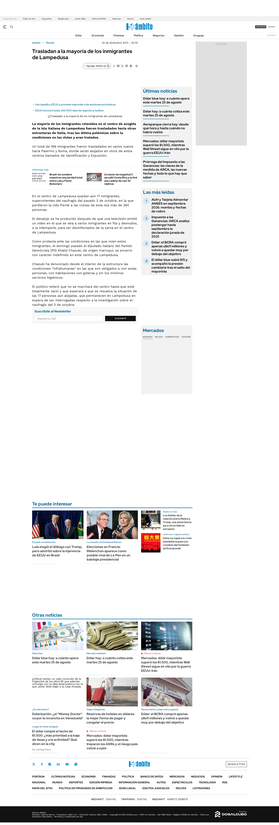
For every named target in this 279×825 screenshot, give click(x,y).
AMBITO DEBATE (170, 799)
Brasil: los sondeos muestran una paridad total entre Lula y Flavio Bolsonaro (66, 179)
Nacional (39, 782)
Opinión (179, 35)
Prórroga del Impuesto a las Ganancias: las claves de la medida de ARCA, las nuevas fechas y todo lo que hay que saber (165, 169)
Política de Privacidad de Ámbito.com (85, 788)
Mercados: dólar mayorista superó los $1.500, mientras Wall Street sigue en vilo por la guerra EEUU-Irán (166, 147)
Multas (181, 788)
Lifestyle (236, 776)
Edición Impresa (100, 782)
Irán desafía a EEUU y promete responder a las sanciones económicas (75, 104)
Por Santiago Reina (41, 749)
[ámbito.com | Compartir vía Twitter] (122, 65)
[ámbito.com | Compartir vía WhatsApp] (114, 65)
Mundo (50, 43)
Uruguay (198, 35)
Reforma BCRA (99, 19)
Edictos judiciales (155, 788)
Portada (38, 776)
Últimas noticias (63, 776)
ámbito (36, 43)
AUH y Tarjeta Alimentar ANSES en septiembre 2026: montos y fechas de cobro (169, 205)
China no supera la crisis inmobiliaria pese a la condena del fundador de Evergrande (177, 543)
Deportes (76, 782)
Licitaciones (201, 788)
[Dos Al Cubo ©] (231, 814)
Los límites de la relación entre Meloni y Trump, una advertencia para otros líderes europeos (177, 522)
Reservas (116, 19)
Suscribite (120, 318)
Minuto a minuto (152, 653)
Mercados (177, 776)
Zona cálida (145, 19)
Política (138, 35)
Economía (98, 35)
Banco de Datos (151, 776)
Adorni (130, 19)
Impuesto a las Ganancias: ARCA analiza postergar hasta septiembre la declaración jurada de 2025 (170, 227)
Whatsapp (75, 764)
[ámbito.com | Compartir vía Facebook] (118, 65)
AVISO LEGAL (127, 788)
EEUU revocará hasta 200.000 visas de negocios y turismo (69, 110)
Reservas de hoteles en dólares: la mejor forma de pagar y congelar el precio (111, 718)
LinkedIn (58, 764)
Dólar (78, 35)
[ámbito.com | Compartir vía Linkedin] (126, 65)
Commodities (172, 337)
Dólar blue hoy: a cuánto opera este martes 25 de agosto (166, 100)
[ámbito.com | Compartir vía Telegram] (130, 65)
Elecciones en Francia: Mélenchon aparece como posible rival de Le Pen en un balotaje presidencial (108, 553)
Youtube (67, 764)
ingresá (271, 27)
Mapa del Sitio (42, 788)
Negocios (158, 35)
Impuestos (47, 19)
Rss (224, 782)
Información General (134, 782)
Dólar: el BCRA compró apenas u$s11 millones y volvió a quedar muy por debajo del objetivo (169, 248)
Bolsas (159, 337)
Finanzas (119, 35)
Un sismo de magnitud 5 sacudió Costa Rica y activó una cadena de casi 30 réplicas (120, 179)
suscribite (260, 27)
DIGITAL (103, 799)
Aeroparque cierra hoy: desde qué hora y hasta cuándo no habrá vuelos (166, 128)
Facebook (42, 764)
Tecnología (207, 782)
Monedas (148, 337)
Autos (161, 782)
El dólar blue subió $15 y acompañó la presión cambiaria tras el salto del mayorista (170, 265)
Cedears (186, 337)
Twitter (33, 764)
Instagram (49, 764)
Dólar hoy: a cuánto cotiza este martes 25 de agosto (166, 113)
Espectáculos (182, 782)
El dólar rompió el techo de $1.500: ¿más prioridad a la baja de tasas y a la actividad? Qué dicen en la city (56, 737)
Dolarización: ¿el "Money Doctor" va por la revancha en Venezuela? (57, 716)
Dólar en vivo (29, 19)
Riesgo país (63, 19)
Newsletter (271, 35)
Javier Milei (80, 19)
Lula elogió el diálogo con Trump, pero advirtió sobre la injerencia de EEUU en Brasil (57, 551)
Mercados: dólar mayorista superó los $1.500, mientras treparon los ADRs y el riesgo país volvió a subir (112, 742)
